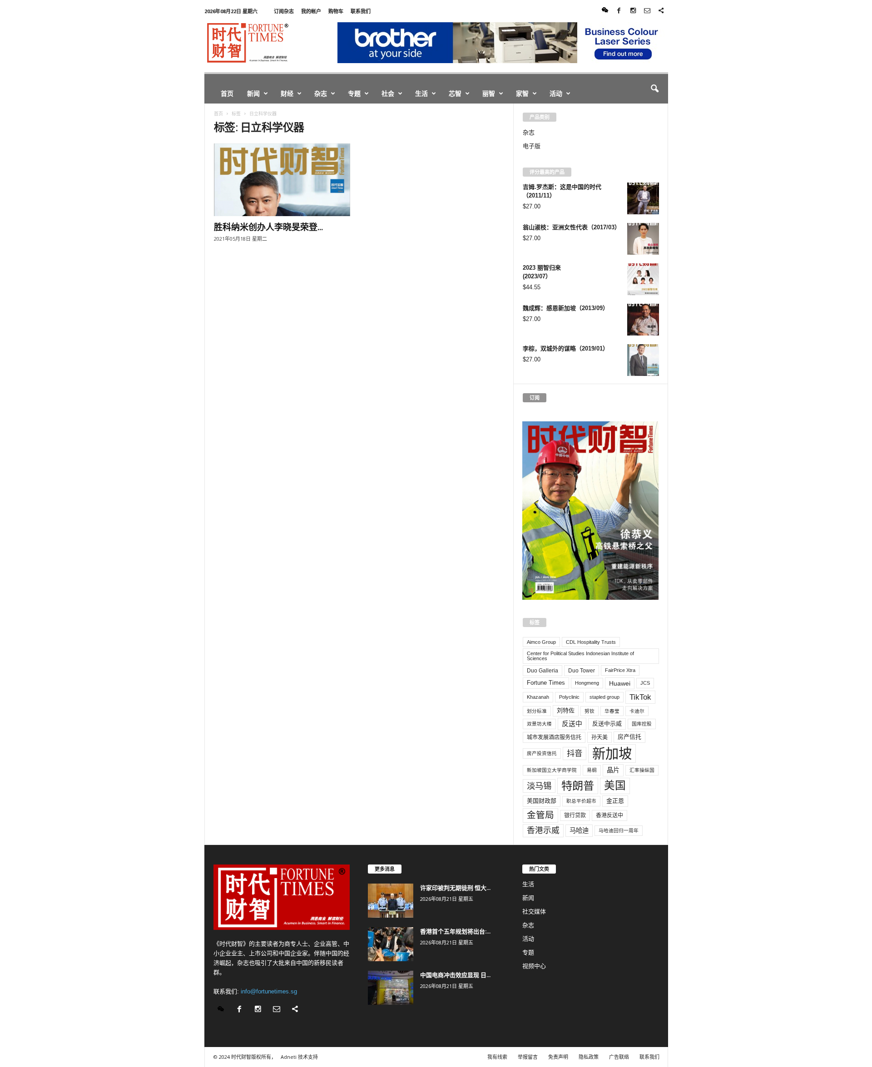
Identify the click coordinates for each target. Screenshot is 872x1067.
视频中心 (534, 966)
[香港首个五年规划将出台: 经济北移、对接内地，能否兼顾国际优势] (390, 944)
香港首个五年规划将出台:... (455, 931)
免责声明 (558, 1056)
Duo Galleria (542, 670)
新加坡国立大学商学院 (552, 770)
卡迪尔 (636, 711)
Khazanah (538, 697)
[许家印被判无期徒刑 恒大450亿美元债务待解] (390, 901)
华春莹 (611, 711)
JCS (645, 683)
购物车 (335, 11)
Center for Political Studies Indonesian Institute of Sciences (580, 656)
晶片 (613, 770)
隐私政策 (589, 1056)
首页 (227, 93)
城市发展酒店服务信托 (554, 737)
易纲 (592, 770)
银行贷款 (575, 815)
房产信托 (629, 736)
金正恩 (615, 800)
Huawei (619, 683)
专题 (354, 93)
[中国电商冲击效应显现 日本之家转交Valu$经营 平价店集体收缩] (390, 988)
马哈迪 (579, 830)
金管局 (540, 815)
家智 (522, 93)
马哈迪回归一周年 (619, 830)
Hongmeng (587, 683)
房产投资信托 (542, 753)
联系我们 (361, 11)
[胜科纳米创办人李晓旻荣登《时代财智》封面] (282, 179)
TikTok (640, 696)
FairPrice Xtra (620, 670)
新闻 (253, 93)
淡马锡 (539, 785)
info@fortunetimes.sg (269, 991)
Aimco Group (541, 642)
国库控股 (642, 723)
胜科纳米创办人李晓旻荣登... (268, 227)
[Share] (661, 11)
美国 (615, 785)
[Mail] (647, 11)
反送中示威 (607, 723)
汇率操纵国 (641, 770)
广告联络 (619, 1056)
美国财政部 (541, 800)
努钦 (590, 711)
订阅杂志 (284, 11)
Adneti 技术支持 (299, 1056)
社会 (388, 93)
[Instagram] (633, 11)
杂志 (320, 93)
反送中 (572, 723)
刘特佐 (566, 710)
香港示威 (543, 830)
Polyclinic (569, 697)
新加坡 (612, 753)
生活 (421, 93)
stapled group (604, 697)
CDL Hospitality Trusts (591, 642)
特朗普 (577, 786)
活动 (556, 93)
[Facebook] (619, 11)
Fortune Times (546, 682)
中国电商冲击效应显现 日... (455, 975)
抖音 (574, 753)
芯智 (455, 93)
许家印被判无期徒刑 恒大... (455, 888)
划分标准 (537, 711)
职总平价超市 (581, 801)
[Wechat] (605, 11)
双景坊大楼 (539, 723)
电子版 (531, 146)
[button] (654, 89)
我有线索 (497, 1056)
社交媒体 (534, 911)
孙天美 (599, 737)
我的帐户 (311, 11)
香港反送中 (609, 815)
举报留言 (528, 1056)
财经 (287, 93)
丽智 (488, 93)
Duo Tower (581, 670)
